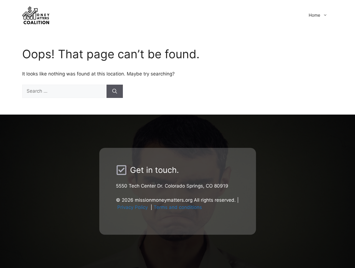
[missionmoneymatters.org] (70, 15)
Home (314, 15)
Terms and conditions (178, 207)
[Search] (114, 91)
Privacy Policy (132, 207)
